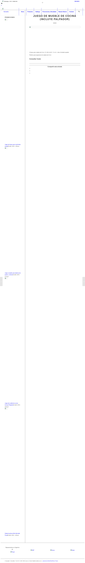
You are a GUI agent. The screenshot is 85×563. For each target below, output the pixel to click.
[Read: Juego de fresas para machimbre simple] (6, 20)
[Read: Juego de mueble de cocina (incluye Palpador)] (6, 278)
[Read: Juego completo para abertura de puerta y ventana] (6, 148)
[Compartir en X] (31, 71)
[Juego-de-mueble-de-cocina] (54, 38)
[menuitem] (76, 1)
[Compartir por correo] (31, 73)
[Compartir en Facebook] (31, 68)
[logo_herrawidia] (5, 11)
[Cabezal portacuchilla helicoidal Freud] (1, 281)
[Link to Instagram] (81, 1)
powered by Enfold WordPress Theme (50, 561)
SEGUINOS (77, 1)
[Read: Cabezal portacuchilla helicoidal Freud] (6, 409)
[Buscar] (79, 11)
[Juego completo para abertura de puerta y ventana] (83, 281)
